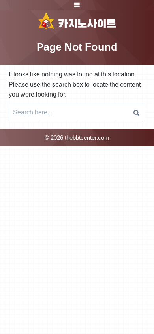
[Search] (136, 112)
